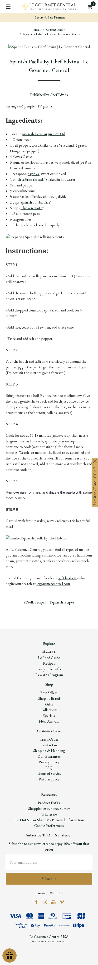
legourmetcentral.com (53, 583)
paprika (33, 173)
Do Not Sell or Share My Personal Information (49, 819)
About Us (49, 652)
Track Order (49, 739)
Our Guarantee (49, 756)
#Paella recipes (35, 602)
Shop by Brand (49, 698)
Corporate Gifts (49, 669)
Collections (49, 709)
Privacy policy (49, 762)
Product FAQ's (49, 802)
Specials (49, 715)
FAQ (49, 767)
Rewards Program (49, 674)
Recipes (49, 663)
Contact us (49, 744)
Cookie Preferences (49, 825)
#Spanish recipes (62, 602)
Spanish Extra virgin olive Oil (43, 133)
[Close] (95, 461)
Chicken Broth (31, 207)
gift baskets (67, 577)
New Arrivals (49, 721)
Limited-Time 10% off (95, 486)
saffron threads (33, 179)
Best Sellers (49, 692)
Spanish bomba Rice (35, 202)
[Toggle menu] (6, 6)
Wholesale (49, 814)
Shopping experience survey (49, 808)
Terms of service (49, 773)
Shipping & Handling (49, 750)
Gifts (49, 704)
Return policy (49, 779)
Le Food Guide (49, 657)
